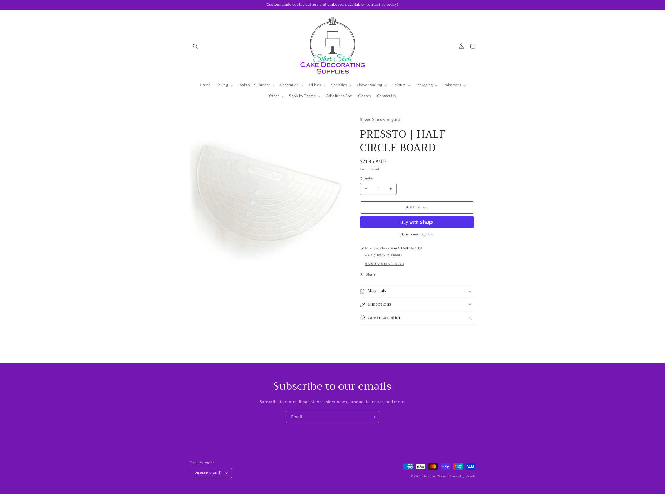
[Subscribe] (373, 417)
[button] (195, 46)
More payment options (417, 234)
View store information (384, 263)
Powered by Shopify (462, 476)
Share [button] (371, 275)
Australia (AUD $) (208, 473)
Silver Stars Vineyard (435, 476)
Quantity (366, 178)
